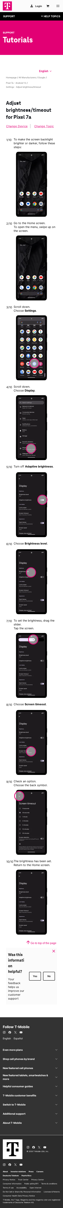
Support (9, 32)
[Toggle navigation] (50, 16)
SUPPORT (9, 16)
